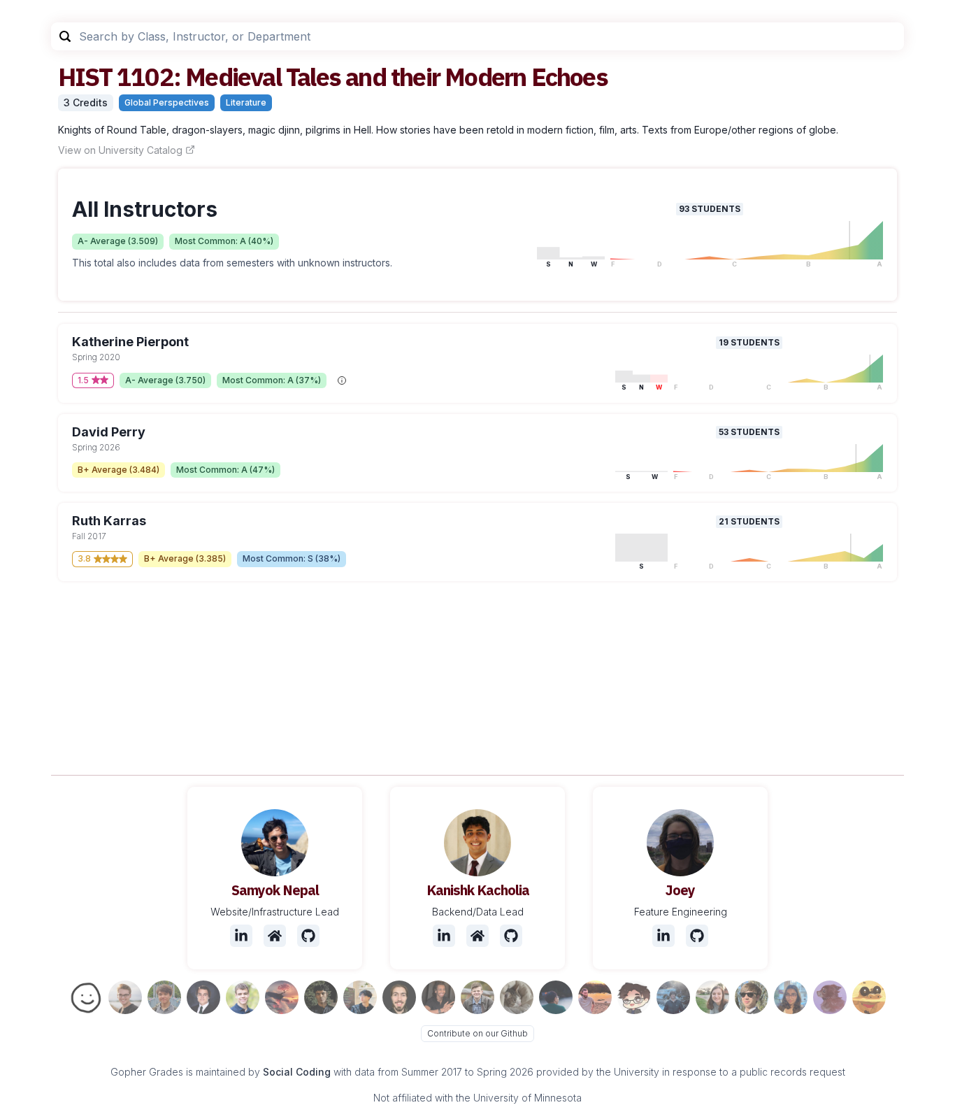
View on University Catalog (120, 150)
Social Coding (297, 1072)
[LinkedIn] (241, 936)
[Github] (308, 936)
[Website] (275, 936)
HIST (85, 76)
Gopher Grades (146, 1072)
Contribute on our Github (477, 1033)
